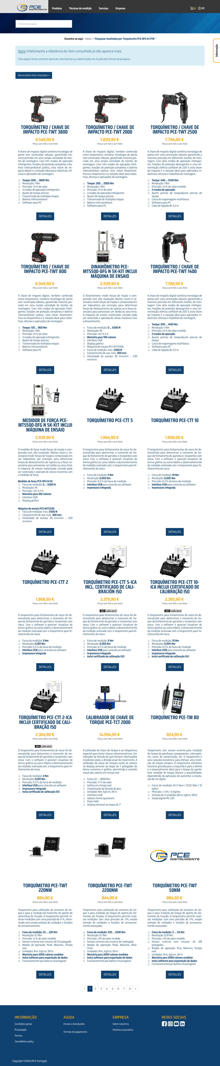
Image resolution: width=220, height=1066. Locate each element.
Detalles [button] (45, 216)
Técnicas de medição (80, 8)
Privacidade (20, 1030)
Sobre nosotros (121, 1024)
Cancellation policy (24, 1041)
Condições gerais (23, 1024)
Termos (18, 1036)
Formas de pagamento (75, 1032)
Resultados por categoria (33, 75)
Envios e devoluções (74, 1024)
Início (88, 39)
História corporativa (123, 1030)
